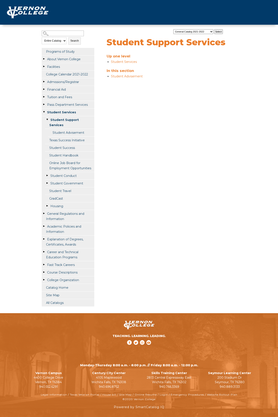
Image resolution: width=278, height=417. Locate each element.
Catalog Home (57, 288)
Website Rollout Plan (222, 394)
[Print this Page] (228, 30)
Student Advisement (68, 133)
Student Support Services (64, 122)
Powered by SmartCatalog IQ (139, 407)
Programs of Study (60, 52)
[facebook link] (130, 348)
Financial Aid (56, 89)
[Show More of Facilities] (44, 66)
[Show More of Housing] (47, 206)
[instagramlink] (142, 348)
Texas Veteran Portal (84, 394)
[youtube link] (149, 348)
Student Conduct (63, 176)
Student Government (66, 183)
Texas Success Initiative (67, 140)
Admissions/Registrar (63, 82)
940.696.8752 (109, 387)
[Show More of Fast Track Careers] (44, 264)
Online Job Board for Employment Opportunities (70, 165)
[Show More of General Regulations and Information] (44, 213)
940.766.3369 (169, 387)
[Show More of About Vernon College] (44, 59)
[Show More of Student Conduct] (47, 175)
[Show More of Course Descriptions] (44, 272)
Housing (56, 206)
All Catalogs (55, 303)
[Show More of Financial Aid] (44, 89)
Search (74, 40)
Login (164, 394)
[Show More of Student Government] (47, 183)
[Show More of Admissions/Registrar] (44, 82)
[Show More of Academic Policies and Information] (44, 226)
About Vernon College (64, 59)
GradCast (56, 198)
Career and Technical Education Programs (62, 254)
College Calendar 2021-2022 (67, 74)
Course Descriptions (62, 272)
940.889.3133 (230, 387)
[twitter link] (136, 348)
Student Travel (60, 191)
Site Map (53, 295)
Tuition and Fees (59, 97)
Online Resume (146, 394)
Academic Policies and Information (63, 229)
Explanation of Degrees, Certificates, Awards (64, 241)
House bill (109, 394)
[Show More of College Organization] (44, 280)
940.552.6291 (48, 387)
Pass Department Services (67, 105)
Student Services (61, 112)
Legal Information (54, 394)
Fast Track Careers (61, 265)
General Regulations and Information (65, 216)
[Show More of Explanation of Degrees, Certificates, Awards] (44, 239)
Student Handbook (63, 155)
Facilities (53, 67)
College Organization (63, 280)
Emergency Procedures (187, 394)
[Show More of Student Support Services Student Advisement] (47, 119)
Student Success (62, 148)
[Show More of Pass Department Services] (44, 104)
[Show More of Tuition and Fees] (44, 97)
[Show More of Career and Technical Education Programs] (44, 252)
